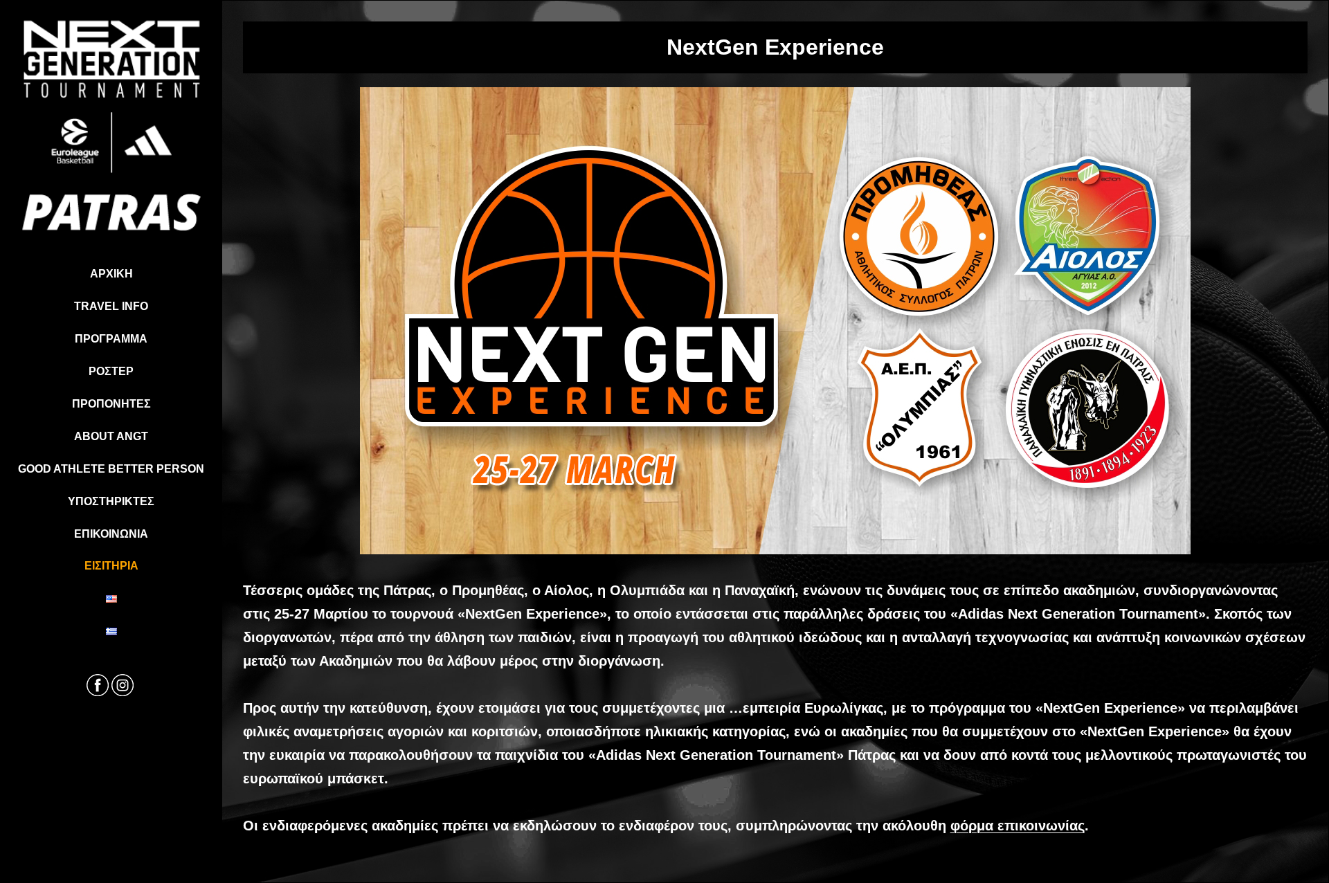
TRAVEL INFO (111, 306)
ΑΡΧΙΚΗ (111, 274)
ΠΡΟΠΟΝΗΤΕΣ (111, 404)
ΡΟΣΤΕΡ (111, 371)
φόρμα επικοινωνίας (1017, 825)
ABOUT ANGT (111, 436)
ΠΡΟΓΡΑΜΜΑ (111, 339)
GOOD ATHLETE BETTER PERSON (111, 469)
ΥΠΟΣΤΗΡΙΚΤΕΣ (111, 501)
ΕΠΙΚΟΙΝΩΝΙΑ (111, 534)
